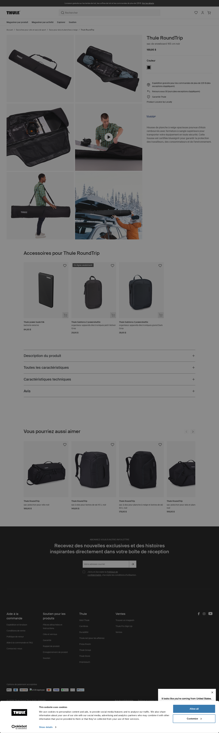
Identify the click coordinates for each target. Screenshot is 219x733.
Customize (192, 718)
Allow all (194, 708)
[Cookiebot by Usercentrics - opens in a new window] (19, 727)
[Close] (212, 692)
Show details (46, 727)
